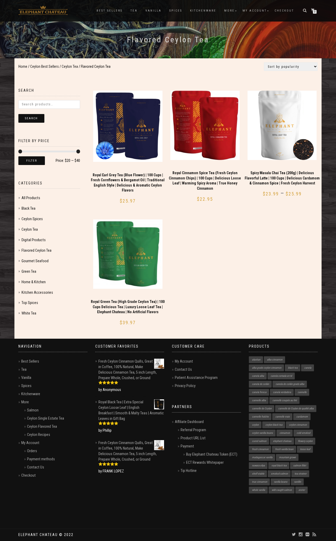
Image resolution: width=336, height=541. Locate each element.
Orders (32, 451)
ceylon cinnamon (298, 424)
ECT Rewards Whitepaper (205, 462)
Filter (31, 160)
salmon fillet (299, 465)
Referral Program (193, 430)
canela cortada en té (281, 375)
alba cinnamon (274, 359)
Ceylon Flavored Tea (42, 426)
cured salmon (259, 441)
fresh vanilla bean (284, 449)
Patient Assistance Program (196, 377)
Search (31, 118)
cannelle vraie (282, 416)
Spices (175, 10)
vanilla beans (280, 481)
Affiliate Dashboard (189, 422)
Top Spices (30, 303)
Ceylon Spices (32, 219)
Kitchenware (203, 10)
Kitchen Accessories (37, 292)
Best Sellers (110, 10)
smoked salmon (279, 473)
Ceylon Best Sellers (44, 66)
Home (22, 66)
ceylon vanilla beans (262, 432)
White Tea (29, 313)
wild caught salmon (282, 489)
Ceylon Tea (70, 66)
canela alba (258, 375)
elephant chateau (282, 441)
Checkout (284, 10)
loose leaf (305, 449)
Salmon (33, 410)
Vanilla (153, 10)
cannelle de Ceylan (262, 408)
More (229, 10)
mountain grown (287, 457)
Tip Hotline (189, 470)
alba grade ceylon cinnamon (266, 367)
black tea (293, 367)
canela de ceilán (260, 384)
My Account (255, 10)
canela (307, 367)
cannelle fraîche (260, 416)
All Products (31, 198)
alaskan (256, 359)
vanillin (297, 481)
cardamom (302, 416)
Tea (134, 10)
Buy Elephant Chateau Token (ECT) (211, 454)
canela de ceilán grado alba (290, 384)
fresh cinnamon (260, 449)
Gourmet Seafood (35, 261)
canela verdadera (282, 392)
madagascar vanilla (262, 457)
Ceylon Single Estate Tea (45, 418)
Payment (187, 446)
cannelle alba (259, 400)
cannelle (302, 392)
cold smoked (303, 432)
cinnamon (285, 432)
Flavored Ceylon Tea (36, 250)
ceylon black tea (273, 424)
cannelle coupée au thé (284, 400)
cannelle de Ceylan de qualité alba (296, 408)
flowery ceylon (305, 441)
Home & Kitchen (34, 282)
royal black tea (279, 465)
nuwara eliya (258, 465)
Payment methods (41, 459)
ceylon (255, 424)
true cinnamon (259, 481)
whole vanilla (258, 489)
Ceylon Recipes (38, 434)
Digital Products (34, 240)
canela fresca (259, 392)
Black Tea (28, 208)
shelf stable (258, 473)
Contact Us (35, 467)
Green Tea (29, 271)
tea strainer (301, 473)
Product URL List (193, 438)
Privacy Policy (185, 386)
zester (301, 489)
